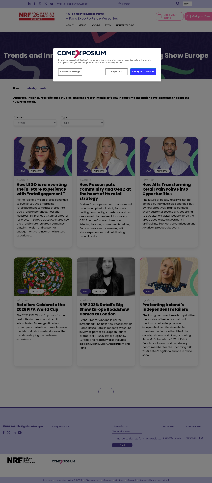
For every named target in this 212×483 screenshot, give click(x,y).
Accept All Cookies (143, 71)
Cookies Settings (70, 71)
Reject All (116, 71)
